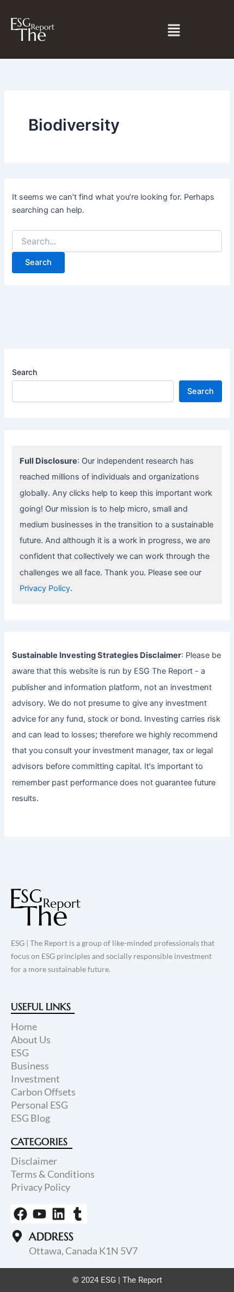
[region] (117, 1199)
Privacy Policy (45, 588)
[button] (174, 30)
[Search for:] (116, 241)
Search (24, 372)
